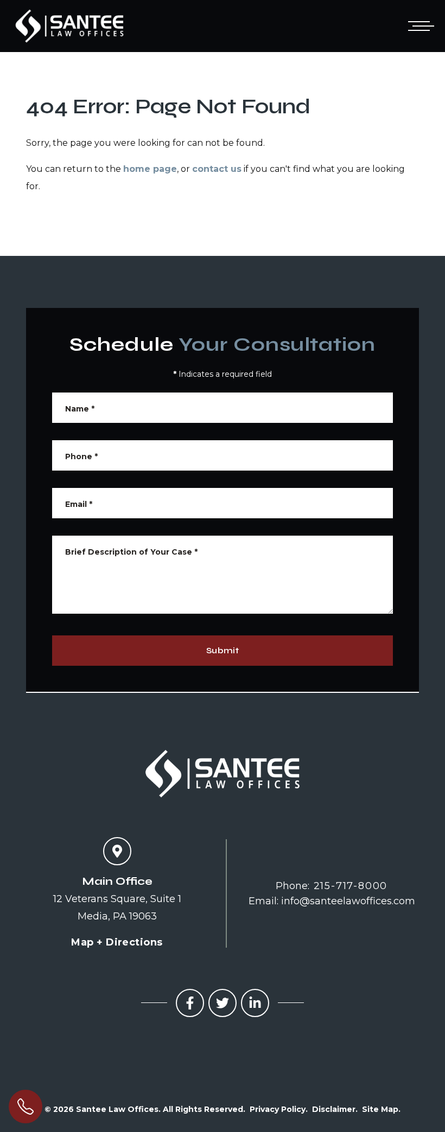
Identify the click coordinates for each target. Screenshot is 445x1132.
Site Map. (381, 1109)
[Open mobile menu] (419, 26)
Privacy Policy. (279, 1109)
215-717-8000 (351, 886)
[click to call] (25, 1106)
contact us (216, 169)
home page (150, 169)
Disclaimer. (335, 1109)
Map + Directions (116, 942)
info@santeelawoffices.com (348, 901)
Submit (222, 650)
